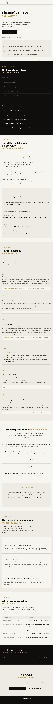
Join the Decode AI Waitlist (35, 688)
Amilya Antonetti (26, 698)
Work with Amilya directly (17, 688)
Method (26, 701)
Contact (35, 701)
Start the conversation (9, 32)
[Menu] (51, 2)
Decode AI (21, 701)
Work (17, 701)
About (30, 701)
